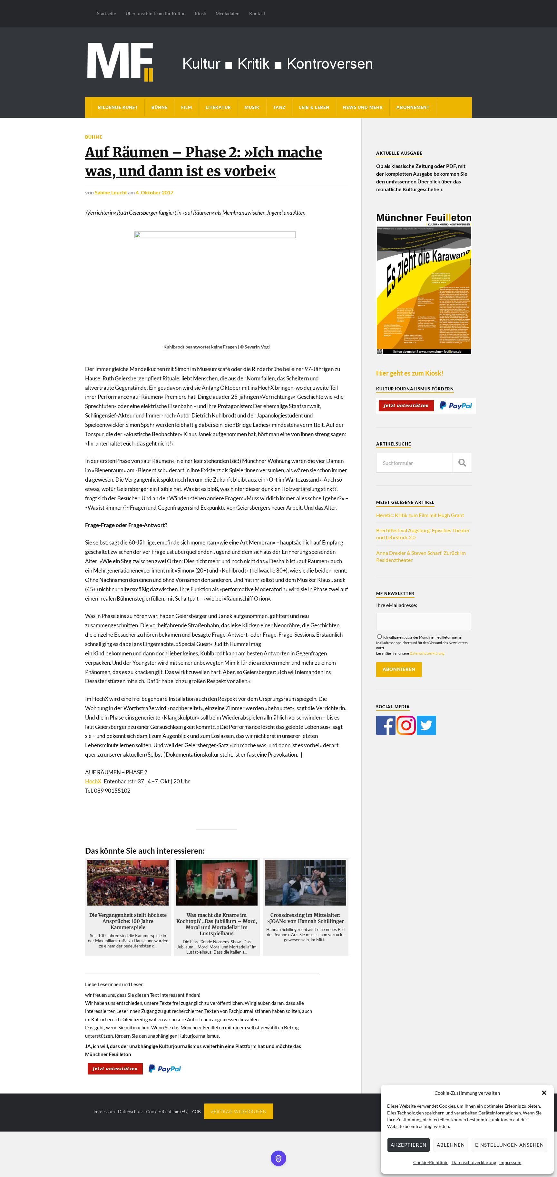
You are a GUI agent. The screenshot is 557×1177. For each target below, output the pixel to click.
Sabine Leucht (111, 192)
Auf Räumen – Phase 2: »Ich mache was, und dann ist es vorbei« (203, 162)
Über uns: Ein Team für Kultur (155, 13)
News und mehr (363, 107)
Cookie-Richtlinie (430, 1162)
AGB (196, 1111)
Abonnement (413, 107)
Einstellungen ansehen (509, 1145)
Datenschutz (130, 1111)
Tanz (279, 107)
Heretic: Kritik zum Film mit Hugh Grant (420, 515)
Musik (252, 107)
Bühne (159, 107)
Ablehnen (451, 1145)
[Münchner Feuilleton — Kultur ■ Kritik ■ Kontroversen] (278, 61)
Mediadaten (227, 13)
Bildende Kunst (118, 107)
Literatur (218, 107)
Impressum (510, 1162)
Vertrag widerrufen (238, 1111)
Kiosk (200, 13)
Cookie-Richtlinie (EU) (167, 1111)
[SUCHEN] (462, 463)
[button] (544, 1093)
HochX (93, 781)
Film (186, 107)
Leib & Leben (314, 107)
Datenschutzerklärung (474, 1162)
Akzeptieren (408, 1145)
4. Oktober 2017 (154, 192)
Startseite (106, 13)
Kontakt (257, 13)
